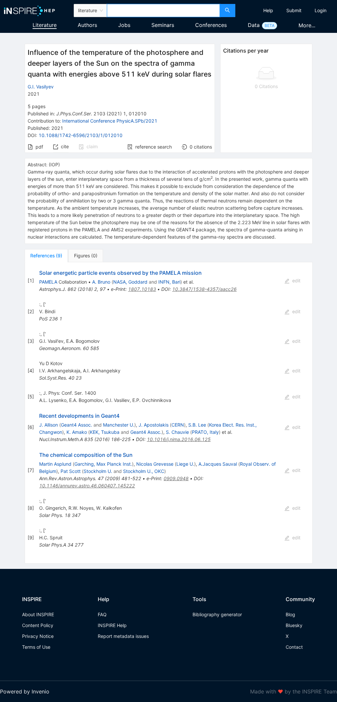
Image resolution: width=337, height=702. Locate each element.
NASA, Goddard (130, 282)
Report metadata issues (123, 636)
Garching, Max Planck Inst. (103, 464)
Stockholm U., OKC (143, 471)
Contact (294, 647)
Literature (45, 25)
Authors (87, 25)
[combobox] (163, 10)
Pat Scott (71, 471)
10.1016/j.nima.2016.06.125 (179, 439)
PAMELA (48, 282)
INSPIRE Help (112, 625)
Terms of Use (36, 647)
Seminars (162, 25)
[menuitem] (268, 10)
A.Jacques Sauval (217, 464)
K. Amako (76, 432)
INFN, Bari (169, 282)
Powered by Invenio (24, 691)
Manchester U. (118, 425)
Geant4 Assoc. (76, 425)
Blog (290, 614)
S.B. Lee (197, 425)
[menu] (287, 10)
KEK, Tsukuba (104, 432)
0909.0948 (176, 478)
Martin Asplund (55, 464)
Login (320, 10)
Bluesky (294, 625)
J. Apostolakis (153, 425)
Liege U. (185, 464)
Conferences (211, 25)
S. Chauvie (177, 432)
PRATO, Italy (205, 432)
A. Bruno (101, 282)
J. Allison (48, 425)
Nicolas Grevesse (154, 464)
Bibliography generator (217, 614)
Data (254, 25)
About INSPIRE (38, 614)
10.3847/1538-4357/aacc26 (204, 289)
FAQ (102, 614)
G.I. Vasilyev (41, 86)
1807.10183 (142, 289)
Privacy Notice (38, 636)
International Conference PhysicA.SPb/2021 (109, 121)
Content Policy (37, 625)
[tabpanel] (169, 413)
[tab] (46, 255)
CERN (177, 425)
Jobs (124, 25)
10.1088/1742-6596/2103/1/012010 (80, 135)
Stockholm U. (98, 471)
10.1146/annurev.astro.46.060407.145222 (87, 485)
